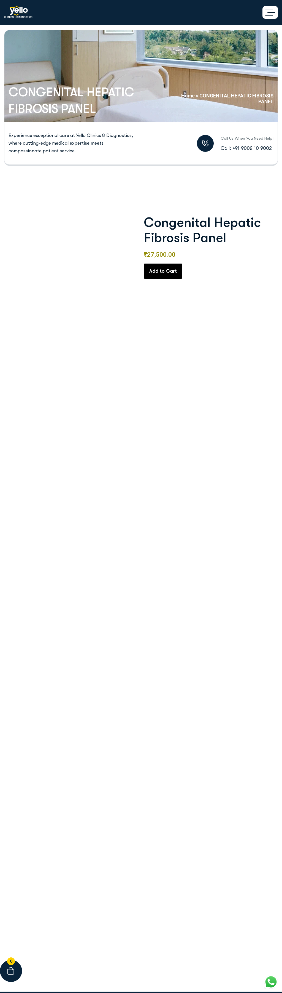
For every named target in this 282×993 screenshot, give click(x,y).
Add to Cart (163, 271)
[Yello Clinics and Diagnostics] (18, 12)
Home (188, 96)
